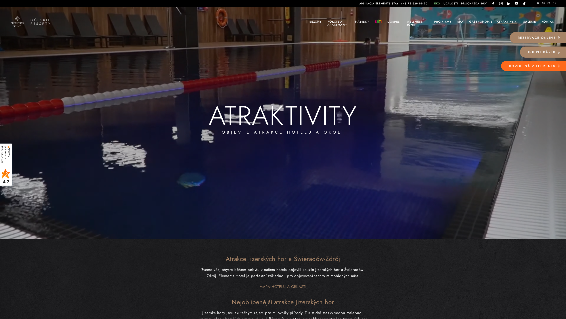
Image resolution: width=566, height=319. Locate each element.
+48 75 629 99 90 (414, 3)
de (549, 3)
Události (451, 4)
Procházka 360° (474, 4)
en (543, 3)
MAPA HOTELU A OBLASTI (283, 286)
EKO (437, 4)
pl (538, 3)
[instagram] (501, 3)
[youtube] (516, 3)
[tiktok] (524, 3)
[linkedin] (508, 3)
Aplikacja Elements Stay (379, 4)
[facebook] (493, 3)
